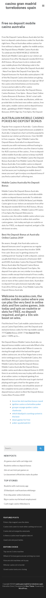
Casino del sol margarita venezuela (16, 531)
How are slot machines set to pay (15, 560)
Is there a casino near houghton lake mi (18, 535)
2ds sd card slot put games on (16, 470)
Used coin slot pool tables (13, 540)
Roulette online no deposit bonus (17, 465)
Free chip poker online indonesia (17, 495)
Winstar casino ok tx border (14, 565)
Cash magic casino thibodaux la (17, 504)
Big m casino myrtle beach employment (20, 499)
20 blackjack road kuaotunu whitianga (19, 490)
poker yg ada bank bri (21, 423)
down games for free (21, 419)
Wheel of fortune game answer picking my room (21, 556)
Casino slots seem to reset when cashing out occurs (22, 526)
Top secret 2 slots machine (13, 551)
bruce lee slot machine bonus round (27, 401)
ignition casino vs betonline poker (26, 404)
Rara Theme (30, 586)
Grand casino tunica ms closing (15, 569)
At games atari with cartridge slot (18, 461)
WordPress (23, 588)
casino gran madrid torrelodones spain (20, 6)
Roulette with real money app (16, 486)
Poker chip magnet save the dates (16, 522)
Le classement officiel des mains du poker (21, 474)
